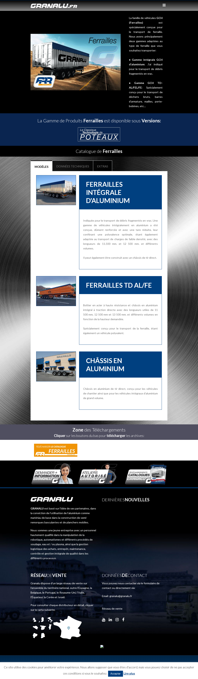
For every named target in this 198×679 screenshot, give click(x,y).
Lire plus (129, 673)
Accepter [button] (115, 673)
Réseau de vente (112, 608)
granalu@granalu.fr (120, 596)
